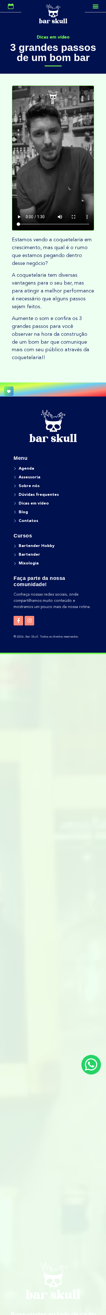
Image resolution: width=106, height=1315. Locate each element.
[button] (95, 6)
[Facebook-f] (18, 620)
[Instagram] (29, 620)
